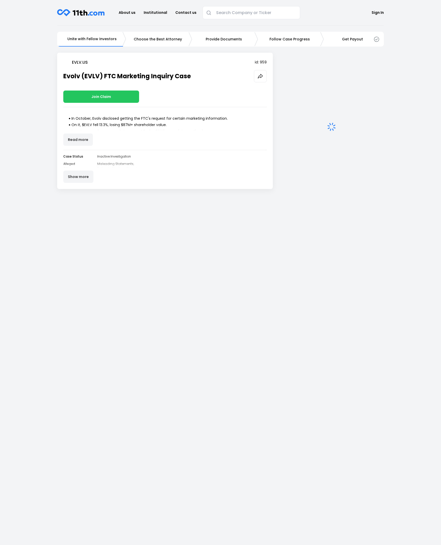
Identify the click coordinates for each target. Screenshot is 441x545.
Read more (78, 139)
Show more (78, 176)
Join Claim (101, 96)
